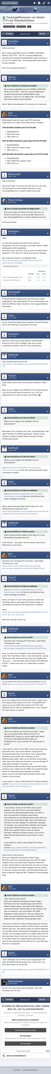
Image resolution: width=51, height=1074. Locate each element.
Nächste (42, 33)
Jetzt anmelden (25, 1043)
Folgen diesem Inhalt (23, 1051)
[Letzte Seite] (48, 33)
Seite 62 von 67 (25, 34)
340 (48, 1051)
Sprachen (16, 1070)
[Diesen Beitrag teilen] (47, 43)
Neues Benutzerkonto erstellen (25, 1030)
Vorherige (9, 33)
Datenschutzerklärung (30, 1070)
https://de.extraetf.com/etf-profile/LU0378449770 (27, 684)
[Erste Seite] (3, 33)
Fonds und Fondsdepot (39, 23)
